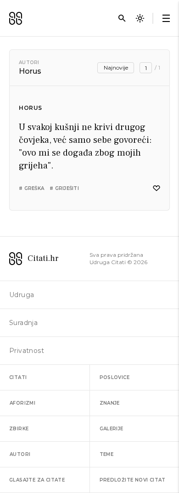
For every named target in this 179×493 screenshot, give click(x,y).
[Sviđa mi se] (156, 188)
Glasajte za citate (37, 480)
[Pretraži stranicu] (122, 18)
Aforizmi (22, 403)
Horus (30, 107)
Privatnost (26, 351)
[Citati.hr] (15, 18)
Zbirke (18, 429)
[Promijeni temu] (140, 18)
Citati (18, 377)
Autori (29, 62)
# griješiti (64, 188)
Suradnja (23, 323)
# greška (31, 188)
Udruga (21, 295)
